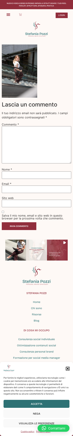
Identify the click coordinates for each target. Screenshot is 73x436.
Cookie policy (27, 431)
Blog (36, 320)
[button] (67, 368)
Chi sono (36, 308)
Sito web (8, 198)
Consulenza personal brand (37, 351)
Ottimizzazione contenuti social (36, 345)
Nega (36, 413)
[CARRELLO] (20, 14)
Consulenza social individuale (36, 339)
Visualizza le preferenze (36, 423)
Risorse (36, 314)
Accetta (36, 404)
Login (61, 15)
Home (36, 302)
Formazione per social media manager (36, 357)
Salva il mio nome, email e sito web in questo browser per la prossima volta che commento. (33, 217)
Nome (7, 169)
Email (6, 183)
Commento (10, 124)
